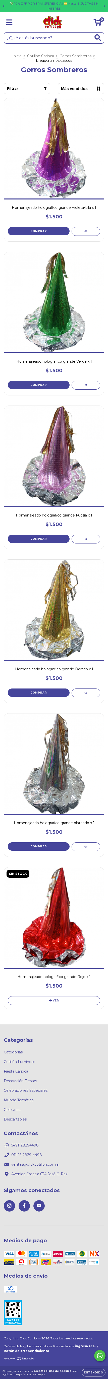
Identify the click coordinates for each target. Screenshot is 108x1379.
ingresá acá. (85, 1346)
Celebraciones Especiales (25, 1090)
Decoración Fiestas (20, 1081)
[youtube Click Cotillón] (39, 1206)
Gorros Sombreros (75, 56)
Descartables (15, 1119)
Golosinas (12, 1109)
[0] (97, 23)
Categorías (13, 1052)
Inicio (17, 56)
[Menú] (9, 22)
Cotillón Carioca (40, 56)
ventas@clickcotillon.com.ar (35, 1164)
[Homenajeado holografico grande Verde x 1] (86, 385)
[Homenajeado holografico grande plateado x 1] (86, 846)
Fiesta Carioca (16, 1071)
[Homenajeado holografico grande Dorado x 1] (86, 692)
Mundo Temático (19, 1100)
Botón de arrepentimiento (26, 1351)
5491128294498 (25, 1145)
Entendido (93, 1372)
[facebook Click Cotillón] (24, 1206)
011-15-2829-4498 (26, 1155)
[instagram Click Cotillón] (9, 1206)
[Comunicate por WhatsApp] (99, 1355)
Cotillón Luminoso (19, 1061)
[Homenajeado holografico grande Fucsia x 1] (86, 539)
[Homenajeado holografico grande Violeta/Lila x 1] (86, 231)
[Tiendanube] (19, 1359)
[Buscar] (98, 38)
